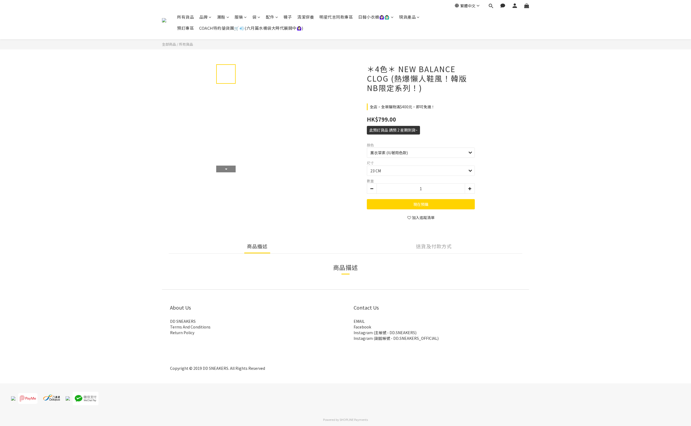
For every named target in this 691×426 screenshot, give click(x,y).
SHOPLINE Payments (354, 419)
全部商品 (169, 44)
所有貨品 (185, 17)
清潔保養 (305, 17)
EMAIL (359, 321)
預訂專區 (185, 28)
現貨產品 (407, 17)
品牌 (203, 17)
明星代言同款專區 (336, 17)
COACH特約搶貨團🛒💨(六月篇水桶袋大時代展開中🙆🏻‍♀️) (251, 28)
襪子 (287, 17)
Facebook (362, 327)
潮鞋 (221, 17)
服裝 (239, 17)
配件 (270, 17)
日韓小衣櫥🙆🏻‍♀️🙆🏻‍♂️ (374, 17)
